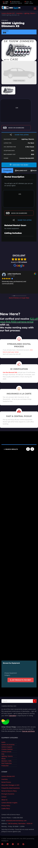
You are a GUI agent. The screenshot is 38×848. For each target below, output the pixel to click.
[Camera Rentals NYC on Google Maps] (23, 844)
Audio (3, 742)
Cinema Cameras (7, 749)
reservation (12, 716)
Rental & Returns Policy (9, 791)
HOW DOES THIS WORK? (20, 165)
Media (3, 758)
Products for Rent (21, 680)
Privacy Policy (5, 805)
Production (5, 766)
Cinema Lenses (6, 751)
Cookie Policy (5, 808)
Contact (3, 797)
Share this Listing (22, 135)
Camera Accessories (8, 744)
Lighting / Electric (29, 13)
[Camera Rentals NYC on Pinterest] (13, 844)
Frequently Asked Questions (10, 788)
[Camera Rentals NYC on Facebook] (2, 844)
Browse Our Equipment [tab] (11, 663)
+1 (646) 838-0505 (5, 2)
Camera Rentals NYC (8, 13)
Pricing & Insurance (7, 794)
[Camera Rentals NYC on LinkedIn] (7, 844)
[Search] (34, 701)
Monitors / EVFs (6, 761)
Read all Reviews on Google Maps (19, 298)
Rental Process (6, 782)
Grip (2, 754)
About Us (4, 800)
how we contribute (28, 731)
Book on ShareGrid (16, 128)
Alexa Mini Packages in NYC (10, 785)
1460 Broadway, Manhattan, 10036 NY (20, 823)
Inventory (19, 13)
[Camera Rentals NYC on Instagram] (18, 844)
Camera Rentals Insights (9, 803)
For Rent (4, 20)
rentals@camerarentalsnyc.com (16, 820)
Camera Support (6, 747)
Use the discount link (10, 372)
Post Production (6, 763)
